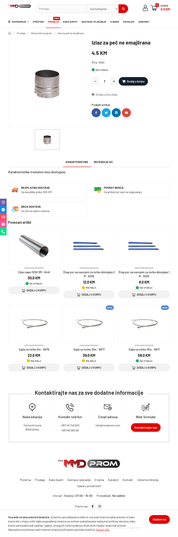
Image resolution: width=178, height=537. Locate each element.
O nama (114, 21)
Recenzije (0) (103, 162)
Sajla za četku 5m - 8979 (34, 349)
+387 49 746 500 (69, 425)
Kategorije (19, 21)
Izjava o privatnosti (89, 486)
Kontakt (144, 21)
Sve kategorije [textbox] (98, 8)
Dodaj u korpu (135, 81)
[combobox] (103, 8)
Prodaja (53, 20)
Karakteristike (77, 162)
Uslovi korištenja (147, 480)
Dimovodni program (41, 33)
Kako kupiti (70, 21)
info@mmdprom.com (107, 425)
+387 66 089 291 (70, 430)
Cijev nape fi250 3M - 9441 (34, 272)
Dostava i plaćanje (94, 21)
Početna (38, 21)
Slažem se (159, 519)
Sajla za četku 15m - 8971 (144, 349)
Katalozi (128, 21)
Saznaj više (102, 529)
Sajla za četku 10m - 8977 (89, 349)
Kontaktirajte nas (145, 427)
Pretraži (123, 8)
